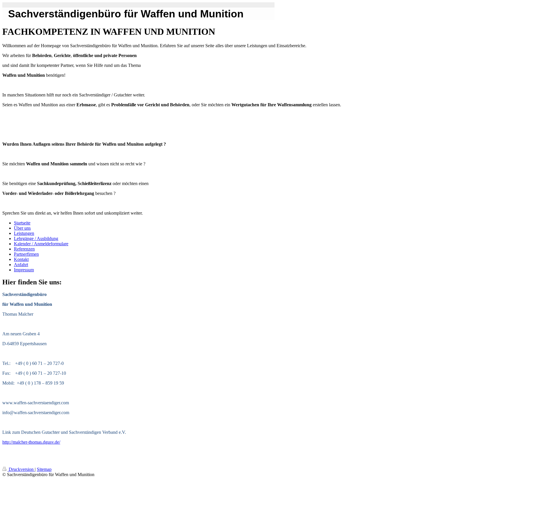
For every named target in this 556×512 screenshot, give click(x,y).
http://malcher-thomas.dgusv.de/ (31, 442)
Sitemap (44, 469)
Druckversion (21, 469)
